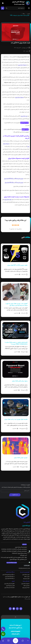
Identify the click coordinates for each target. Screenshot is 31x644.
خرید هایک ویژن (24, 116)
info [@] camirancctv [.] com (24, 568)
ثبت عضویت (15, 495)
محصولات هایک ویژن (22, 65)
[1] (12, 225)
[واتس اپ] (10, 608)
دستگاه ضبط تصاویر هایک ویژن (8, 574)
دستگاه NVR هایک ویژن (10, 182)
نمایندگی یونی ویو (25, 587)
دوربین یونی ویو (26, 578)
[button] (2, 8)
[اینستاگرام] (20, 608)
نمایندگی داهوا (26, 585)
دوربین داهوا (26, 576)
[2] (14, 225)
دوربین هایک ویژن (25, 574)
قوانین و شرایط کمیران (10, 585)
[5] (18, 225)
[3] (15, 225)
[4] (17, 225)
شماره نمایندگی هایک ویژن (9, 587)
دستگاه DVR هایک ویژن (9, 178)
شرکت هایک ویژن (8, 199)
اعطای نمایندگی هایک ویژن (9, 583)
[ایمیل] (17, 608)
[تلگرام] (13, 608)
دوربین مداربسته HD (19, 178)
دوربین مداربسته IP (19, 182)
